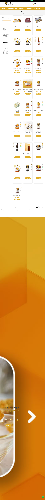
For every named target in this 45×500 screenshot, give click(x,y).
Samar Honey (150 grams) (17, 195)
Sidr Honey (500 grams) (38, 68)
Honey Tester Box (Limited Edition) (38, 26)
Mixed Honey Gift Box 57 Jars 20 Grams (17, 111)
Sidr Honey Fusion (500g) (17, 68)
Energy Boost (5, 35)
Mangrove (4, 29)
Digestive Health (5, 37)
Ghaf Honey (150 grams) (38, 110)
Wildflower (4, 30)
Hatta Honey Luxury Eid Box (28, 26)
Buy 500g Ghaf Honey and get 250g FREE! (27, 90)
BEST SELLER (4, 8)
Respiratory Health (5, 53)
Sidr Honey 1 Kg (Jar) (27, 68)
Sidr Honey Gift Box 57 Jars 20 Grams (28, 132)
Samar (4, 28)
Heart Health (5, 54)
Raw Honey (5, 24)
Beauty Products (5, 43)
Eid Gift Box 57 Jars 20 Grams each (17, 26)
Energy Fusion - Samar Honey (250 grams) (38, 132)
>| (42, 207)
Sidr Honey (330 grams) (17, 89)
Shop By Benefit (6, 34)
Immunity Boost (5, 36)
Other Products (6, 42)
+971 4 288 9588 (27, 0)
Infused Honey (5, 31)
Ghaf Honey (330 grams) (17, 131)
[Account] (37, 3)
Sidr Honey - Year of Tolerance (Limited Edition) (27, 153)
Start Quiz (8, 425)
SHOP (16, 8)
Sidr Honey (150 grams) (28, 110)
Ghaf (4, 27)
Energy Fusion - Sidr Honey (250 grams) (38, 90)
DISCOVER (26, 10)
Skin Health (5, 41)
